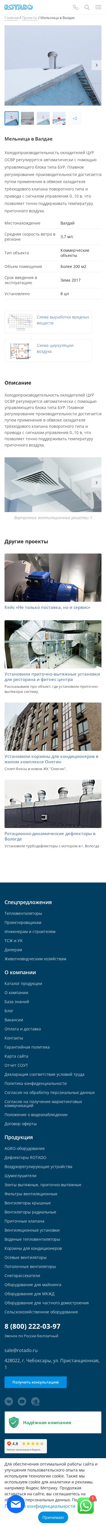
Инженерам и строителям (30, 932)
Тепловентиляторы (23, 913)
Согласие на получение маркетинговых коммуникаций (43, 1104)
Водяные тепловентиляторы (32, 1239)
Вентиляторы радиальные (30, 1212)
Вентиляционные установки (32, 1230)
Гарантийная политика (27, 1047)
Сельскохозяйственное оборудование (41, 1312)
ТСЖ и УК (14, 941)
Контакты (14, 1038)
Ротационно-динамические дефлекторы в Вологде (50, 836)
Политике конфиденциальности (40, 1506)
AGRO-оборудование (25, 1148)
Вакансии (14, 1020)
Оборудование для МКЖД (30, 1294)
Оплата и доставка (23, 1029)
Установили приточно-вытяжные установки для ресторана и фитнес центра (52, 676)
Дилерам (13, 950)
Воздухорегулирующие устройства (38, 1167)
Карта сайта (16, 1056)
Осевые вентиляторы (26, 1257)
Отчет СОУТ (16, 1065)
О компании (16, 993)
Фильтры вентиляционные (31, 1194)
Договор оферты (21, 1124)
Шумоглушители (20, 1176)
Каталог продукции (23, 984)
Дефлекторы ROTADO (25, 1158)
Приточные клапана (24, 1221)
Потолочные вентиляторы (30, 1267)
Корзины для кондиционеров (33, 1248)
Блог (9, 1011)
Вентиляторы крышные (28, 1203)
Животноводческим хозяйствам (35, 959)
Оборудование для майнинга (33, 1285)
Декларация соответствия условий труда (45, 1074)
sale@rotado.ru (21, 1350)
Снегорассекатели (22, 1276)
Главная (12, 17)
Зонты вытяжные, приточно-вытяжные (43, 1185)
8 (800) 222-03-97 (32, 1326)
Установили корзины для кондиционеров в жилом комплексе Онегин (51, 759)
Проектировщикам (23, 923)
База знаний (17, 1002)
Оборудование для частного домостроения (47, 1303)
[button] (96, 65)
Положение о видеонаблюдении (36, 1115)
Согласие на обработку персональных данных (50, 1093)
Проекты (29, 17)
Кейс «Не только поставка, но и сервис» (47, 607)
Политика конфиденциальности (36, 1083)
